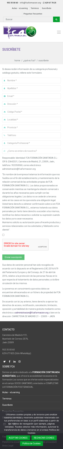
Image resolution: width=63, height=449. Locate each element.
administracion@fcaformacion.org (31, 312)
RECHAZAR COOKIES (44, 438)
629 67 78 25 (50, 3)
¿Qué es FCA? (29, 60)
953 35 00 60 (12, 3)
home (17, 60)
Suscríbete (46, 8)
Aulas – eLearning (20, 8)
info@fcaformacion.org (30, 3)
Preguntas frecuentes (33, 14)
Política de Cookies (31, 443)
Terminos (35, 8)
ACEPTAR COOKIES (18, 438)
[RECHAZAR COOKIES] (59, 429)
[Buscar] (56, 19)
